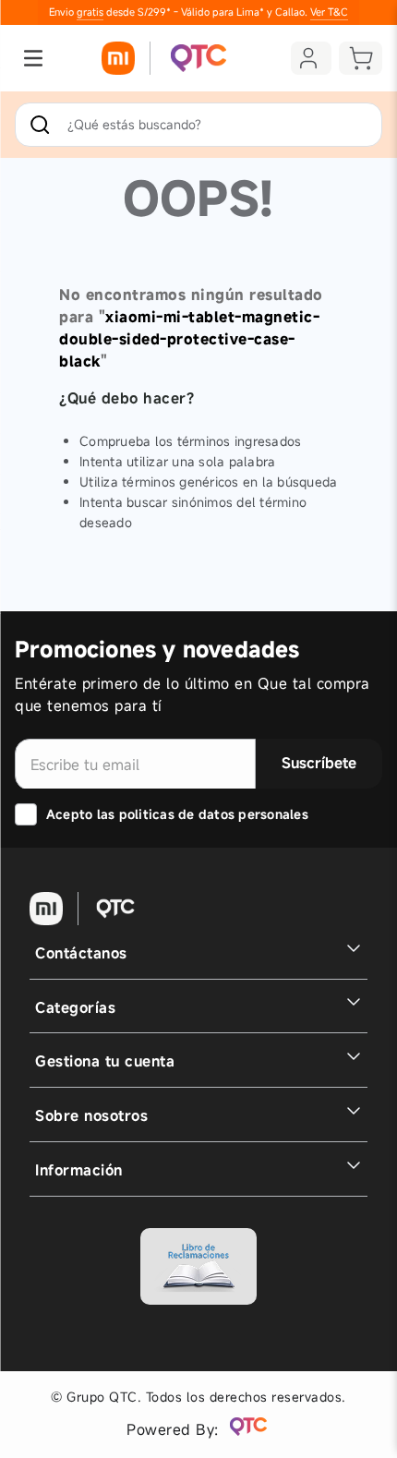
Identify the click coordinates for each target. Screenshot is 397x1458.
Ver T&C (329, 12)
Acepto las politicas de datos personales (177, 814)
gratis (90, 12)
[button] (33, 58)
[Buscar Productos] (43, 124)
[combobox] (198, 124)
